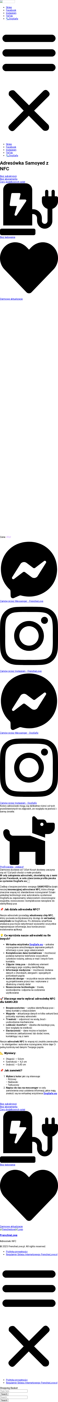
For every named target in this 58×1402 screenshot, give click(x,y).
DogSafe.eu (36, 944)
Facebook (11, 10)
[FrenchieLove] (7, 1229)
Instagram (11, 13)
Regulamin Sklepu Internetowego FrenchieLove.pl (31, 1254)
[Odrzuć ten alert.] (28, 881)
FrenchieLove (8, 1235)
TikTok (9, 16)
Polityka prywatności (17, 1251)
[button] (29, 81)
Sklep (9, 7)
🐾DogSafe (12, 18)
